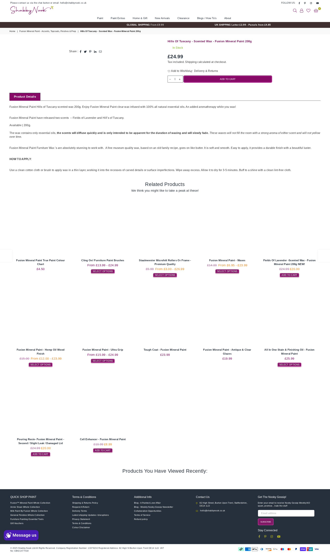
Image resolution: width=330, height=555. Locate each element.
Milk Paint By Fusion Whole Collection (29, 511)
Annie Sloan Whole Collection (25, 507)
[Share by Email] (100, 51)
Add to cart (289, 274)
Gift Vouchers (16, 523)
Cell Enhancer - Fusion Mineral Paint (103, 439)
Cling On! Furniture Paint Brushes (102, 260)
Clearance (183, 18)
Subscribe (265, 522)
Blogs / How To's (207, 18)
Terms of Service (142, 515)
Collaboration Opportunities (147, 511)
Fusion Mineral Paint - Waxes (227, 260)
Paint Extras (118, 18)
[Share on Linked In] (95, 51)
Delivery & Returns (205, 70)
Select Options (103, 271)
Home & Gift (140, 18)
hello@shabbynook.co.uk (212, 510)
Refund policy (141, 519)
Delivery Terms (79, 511)
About (227, 18)
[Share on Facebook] (80, 51)
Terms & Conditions (81, 523)
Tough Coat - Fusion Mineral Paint (165, 349)
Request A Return (80, 507)
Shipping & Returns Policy (85, 503)
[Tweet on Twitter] (85, 51)
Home (12, 31)
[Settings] (301, 10)
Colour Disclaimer (81, 527)
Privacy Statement (81, 519)
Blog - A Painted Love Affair (147, 503)
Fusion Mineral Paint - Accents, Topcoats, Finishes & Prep (47, 31)
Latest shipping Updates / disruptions (90, 515)
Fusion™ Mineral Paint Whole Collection (30, 503)
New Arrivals (162, 18)
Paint (100, 18)
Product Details (25, 96)
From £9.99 (145, 24)
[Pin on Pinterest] (90, 51)
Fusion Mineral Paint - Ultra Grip (102, 349)
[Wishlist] (308, 10)
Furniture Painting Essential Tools (26, 519)
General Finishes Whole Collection (27, 515)
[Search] (295, 10)
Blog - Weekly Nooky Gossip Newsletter (153, 507)
